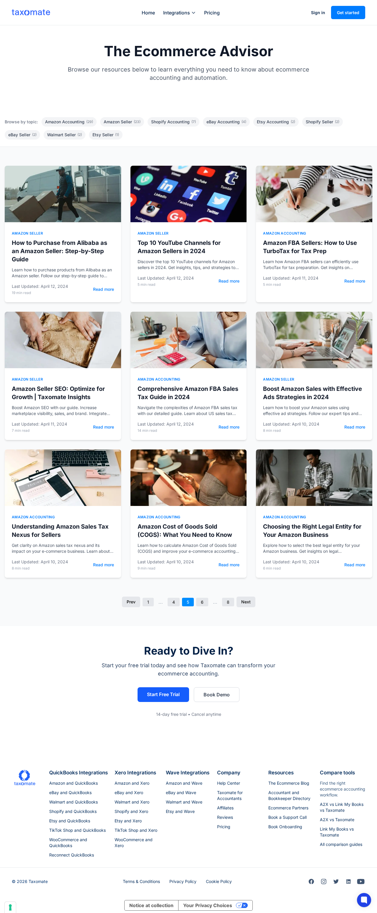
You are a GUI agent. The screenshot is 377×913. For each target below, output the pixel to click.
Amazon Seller (122, 121)
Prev (131, 601)
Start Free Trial (163, 694)
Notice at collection (151, 905)
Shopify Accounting (173, 121)
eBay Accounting (226, 121)
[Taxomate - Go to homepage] (31, 12)
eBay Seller (22, 134)
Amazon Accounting (69, 121)
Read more (103, 289)
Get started (348, 12)
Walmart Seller (64, 134)
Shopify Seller (322, 121)
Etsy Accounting (276, 121)
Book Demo (217, 695)
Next (246, 601)
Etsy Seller (105, 134)
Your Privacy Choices (207, 905)
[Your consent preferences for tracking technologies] (10, 907)
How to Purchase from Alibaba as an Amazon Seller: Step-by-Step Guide (59, 251)
